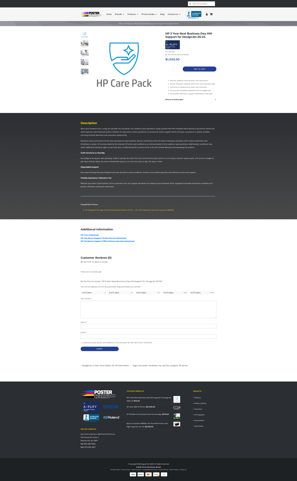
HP (113, 365)
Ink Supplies (199, 415)
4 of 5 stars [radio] (168, 293)
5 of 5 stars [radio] (195, 293)
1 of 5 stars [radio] (87, 293)
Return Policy (174, 469)
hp (160, 365)
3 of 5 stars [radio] (141, 293)
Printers (197, 398)
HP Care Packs (122, 365)
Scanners (198, 409)
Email (84, 332)
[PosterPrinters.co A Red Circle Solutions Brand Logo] (91, 12)
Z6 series (183, 365)
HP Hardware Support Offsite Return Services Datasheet (107, 241)
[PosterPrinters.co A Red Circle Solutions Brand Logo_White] (98, 391)
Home (121, 23)
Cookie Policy (163, 469)
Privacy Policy (115, 469)
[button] (190, 99)
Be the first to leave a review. (177, 55)
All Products (128, 23)
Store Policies (136, 469)
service (165, 365)
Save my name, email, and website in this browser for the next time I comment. (117, 342)
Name (84, 322)
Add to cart (199, 69)
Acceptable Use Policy (150, 469)
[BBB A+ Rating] (193, 10)
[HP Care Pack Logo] (124, 65)
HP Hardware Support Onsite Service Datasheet (103, 238)
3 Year (96, 365)
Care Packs (105, 365)
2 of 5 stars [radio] (114, 293)
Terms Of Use (126, 469)
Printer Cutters (200, 403)
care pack (142, 365)
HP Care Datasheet (90, 235)
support (174, 365)
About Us (183, 469)
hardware (153, 365)
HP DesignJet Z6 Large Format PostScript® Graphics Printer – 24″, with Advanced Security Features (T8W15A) (129, 210)
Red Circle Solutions (89, 434)
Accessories (199, 420)
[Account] (207, 14)
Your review (86, 298)
